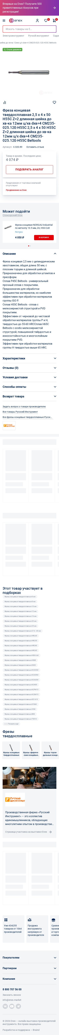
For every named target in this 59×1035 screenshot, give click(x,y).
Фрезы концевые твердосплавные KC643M (21, 680)
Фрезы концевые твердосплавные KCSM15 (21, 694)
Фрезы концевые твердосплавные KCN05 (21, 685)
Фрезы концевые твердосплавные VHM (20, 709)
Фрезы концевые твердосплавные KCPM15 (21, 689)
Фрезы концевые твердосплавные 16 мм (20, 616)
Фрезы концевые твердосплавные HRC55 (21, 641)
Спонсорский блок (13, 215)
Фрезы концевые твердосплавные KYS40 (21, 704)
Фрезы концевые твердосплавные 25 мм (20, 626)
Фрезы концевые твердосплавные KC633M (21, 670)
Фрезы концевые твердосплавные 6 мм (20, 596)
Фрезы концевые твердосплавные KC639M (21, 675)
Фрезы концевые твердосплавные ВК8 (20, 714)
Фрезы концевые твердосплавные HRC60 (21, 645)
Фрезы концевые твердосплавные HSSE (20, 660)
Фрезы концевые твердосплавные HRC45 (21, 636)
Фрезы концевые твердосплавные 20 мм (20, 621)
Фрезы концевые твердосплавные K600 (20, 665)
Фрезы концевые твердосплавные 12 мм (20, 611)
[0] (46, 21)
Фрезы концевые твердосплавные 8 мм (20, 601)
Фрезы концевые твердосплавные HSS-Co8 (22, 655)
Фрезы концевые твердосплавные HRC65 (21, 650)
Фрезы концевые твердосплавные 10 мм (20, 606)
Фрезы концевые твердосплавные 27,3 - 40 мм (23, 631)
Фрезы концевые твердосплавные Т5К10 (21, 719)
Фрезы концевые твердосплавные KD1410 (21, 699)
